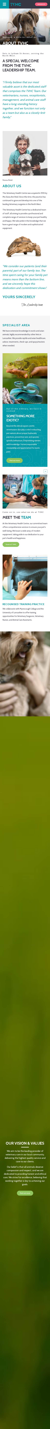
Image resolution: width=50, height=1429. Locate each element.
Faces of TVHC (11, 544)
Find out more (14, 460)
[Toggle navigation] (4, 4)
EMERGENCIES (41, 4)
